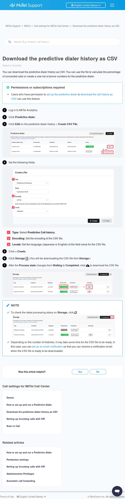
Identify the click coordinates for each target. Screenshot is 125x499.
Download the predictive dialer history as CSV (96, 25)
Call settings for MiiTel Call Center (51, 25)
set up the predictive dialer (62, 94)
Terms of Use (7, 496)
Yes (80, 371)
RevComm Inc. (98, 496)
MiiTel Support (13, 25)
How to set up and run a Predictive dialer (29, 404)
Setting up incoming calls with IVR (26, 418)
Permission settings (18, 459)
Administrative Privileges (20, 473)
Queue (10, 397)
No (97, 371)
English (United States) (86, 5)
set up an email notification (47, 346)
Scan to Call (13, 426)
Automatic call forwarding (21, 480)
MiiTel (27, 25)
